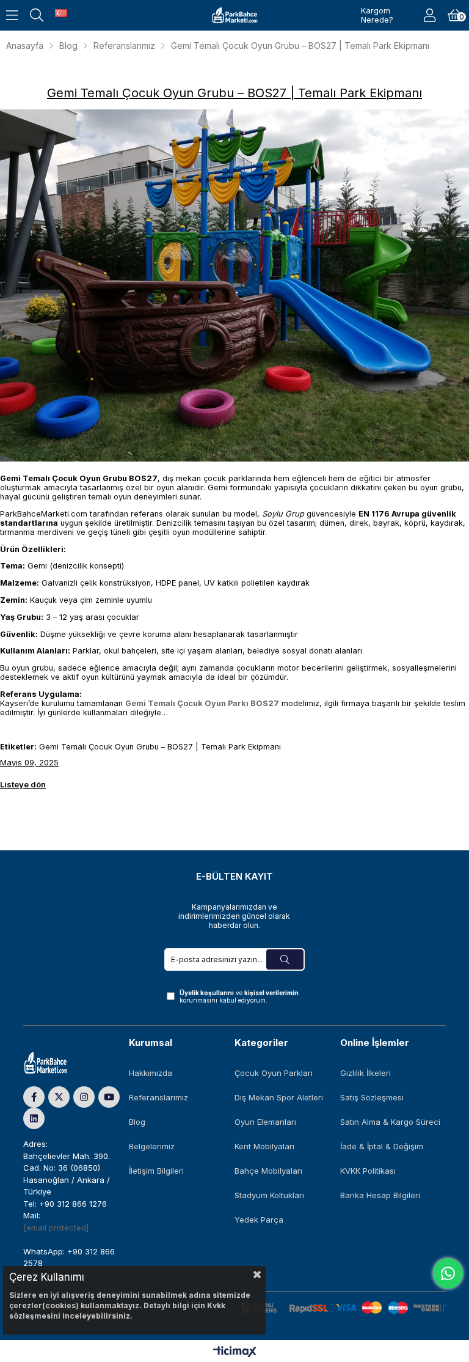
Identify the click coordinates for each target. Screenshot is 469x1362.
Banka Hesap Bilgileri (380, 1195)
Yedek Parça (258, 1219)
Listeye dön (23, 784)
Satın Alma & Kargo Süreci (390, 1122)
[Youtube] (109, 1097)
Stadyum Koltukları (269, 1195)
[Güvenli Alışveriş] (343, 1308)
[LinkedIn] (34, 1118)
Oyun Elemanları (265, 1122)
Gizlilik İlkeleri (365, 1073)
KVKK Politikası (368, 1171)
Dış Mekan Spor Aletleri (278, 1097)
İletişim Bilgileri (156, 1171)
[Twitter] (59, 1097)
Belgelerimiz (152, 1146)
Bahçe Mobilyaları (268, 1171)
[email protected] (56, 1227)
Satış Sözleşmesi (372, 1097)
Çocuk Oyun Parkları (273, 1073)
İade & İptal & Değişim (381, 1146)
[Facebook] (34, 1097)
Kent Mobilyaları (264, 1146)
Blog (137, 1122)
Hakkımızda (150, 1073)
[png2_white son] (57, 1063)
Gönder (285, 959)
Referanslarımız (158, 1097)
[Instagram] (84, 1097)
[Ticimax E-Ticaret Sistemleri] (234, 1352)
